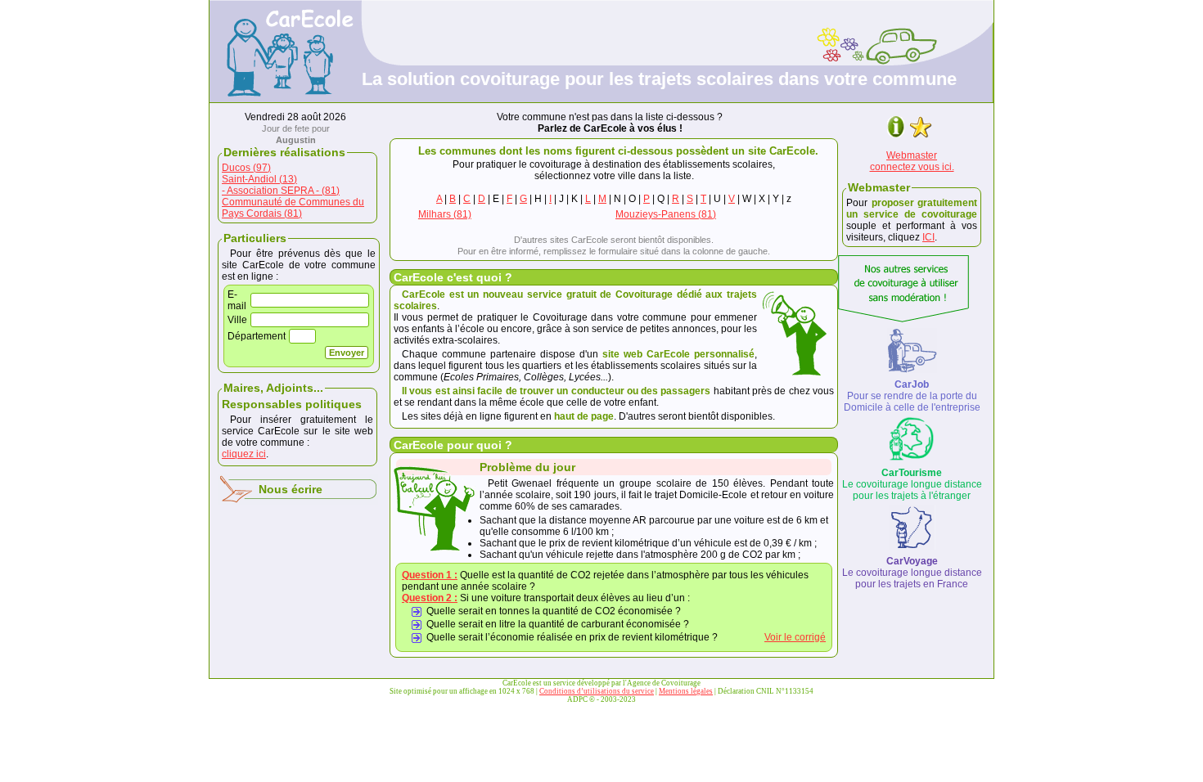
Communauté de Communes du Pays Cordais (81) (293, 207)
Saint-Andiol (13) (259, 179)
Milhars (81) (444, 214)
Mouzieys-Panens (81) (665, 214)
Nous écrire (290, 489)
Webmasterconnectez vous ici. (912, 161)
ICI (928, 237)
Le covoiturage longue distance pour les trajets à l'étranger (912, 484)
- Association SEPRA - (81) (281, 190)
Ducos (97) (246, 167)
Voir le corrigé (795, 637)
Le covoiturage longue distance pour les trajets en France (912, 572)
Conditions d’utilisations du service (596, 691)
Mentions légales (686, 691)
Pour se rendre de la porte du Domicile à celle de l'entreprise (912, 396)
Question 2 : (429, 598)
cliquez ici (244, 454)
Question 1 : (429, 575)
